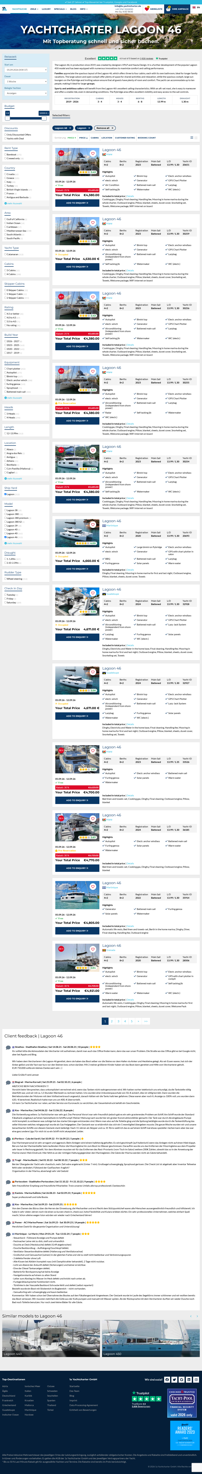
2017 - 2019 (13, 352)
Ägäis (5, 1390)
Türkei (50, 1409)
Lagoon (12, 494)
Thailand (51, 1405)
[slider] (7, 118)
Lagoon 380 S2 (15, 521)
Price (71, 138)
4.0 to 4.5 (13, 317)
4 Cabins (13, 274)
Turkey (11, 185)
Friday (11, 598)
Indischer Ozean (10, 1414)
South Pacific (14, 238)
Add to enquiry (76, 203)
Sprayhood (13, 387)
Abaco (11, 449)
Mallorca (29, 1405)
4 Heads (13, 417)
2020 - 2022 (15, 348)
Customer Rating (125, 138)
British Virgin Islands (18, 189)
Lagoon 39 (13, 525)
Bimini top (14, 376)
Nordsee (29, 1414)
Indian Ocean (15, 223)
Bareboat (13, 154)
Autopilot (13, 372)
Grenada (110, 950)
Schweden (52, 1390)
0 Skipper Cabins (16, 290)
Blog (73, 9)
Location (106, 138)
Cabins (95, 138)
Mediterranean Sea (18, 230)
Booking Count (147, 138)
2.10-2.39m (13, 562)
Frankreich (7, 1400)
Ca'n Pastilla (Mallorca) (19, 468)
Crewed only (14, 158)
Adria (5, 1386)
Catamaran (14, 254)
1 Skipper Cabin (16, 293)
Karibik (28, 1395)
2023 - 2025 (15, 345)
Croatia (12, 174)
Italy (10, 181)
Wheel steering (16, 578)
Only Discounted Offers (18, 134)
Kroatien (29, 1400)
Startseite (74, 1386)
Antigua (11, 457)
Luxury (46, 9)
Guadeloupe (112, 593)
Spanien (51, 1400)
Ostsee (50, 1386)
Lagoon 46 (14, 537)
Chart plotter (15, 368)
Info (83, 9)
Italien (28, 1390)
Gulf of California (16, 219)
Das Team (74, 1390)
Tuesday (11, 594)
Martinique (112, 525)
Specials (59, 9)
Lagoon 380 (14, 514)
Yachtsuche (19, 9)
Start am (8, 64)
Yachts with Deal (15, 138)
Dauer (7, 76)
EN (198, 7)
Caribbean (13, 226)
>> (146, 1021)
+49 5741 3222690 (124, 9)
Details (130, 196)
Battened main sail (18, 391)
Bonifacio (12, 464)
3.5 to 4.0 (13, 321)
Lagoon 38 (13, 510)
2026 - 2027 (13, 341)
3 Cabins (12, 270)
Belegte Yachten (12, 87)
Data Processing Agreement (84, 1405)
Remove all (104, 128)
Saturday (13, 602)
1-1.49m (13, 558)
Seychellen (52, 1395)
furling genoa (15, 384)
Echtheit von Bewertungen (83, 1409)
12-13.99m (14, 433)
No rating (13, 325)
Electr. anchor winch (19, 380)
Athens (12, 460)
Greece (12, 178)
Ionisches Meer (32, 1386)
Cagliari (11, 472)
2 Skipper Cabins (17, 297)
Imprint (73, 1400)
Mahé (109, 154)
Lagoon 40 (13, 529)
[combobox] (196, 7)
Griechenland (9, 1405)
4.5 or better (14, 313)
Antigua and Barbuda (18, 197)
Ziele (33, 9)
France (11, 193)
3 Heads (12, 413)
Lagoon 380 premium (18, 517)
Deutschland (8, 1395)
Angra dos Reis (15, 453)
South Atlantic (15, 234)
